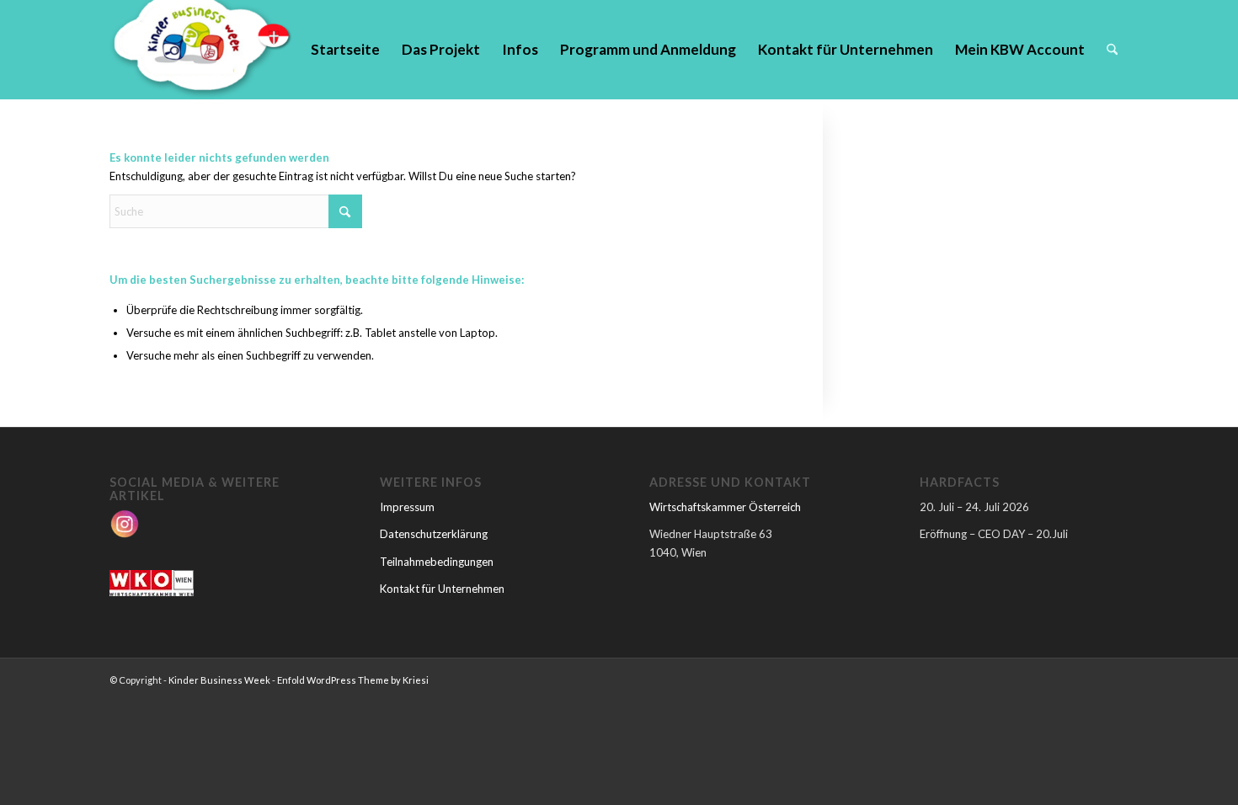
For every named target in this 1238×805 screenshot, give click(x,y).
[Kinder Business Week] (200, 49)
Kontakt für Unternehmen (442, 588)
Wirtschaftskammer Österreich (725, 507)
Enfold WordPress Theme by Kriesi (353, 679)
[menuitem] (345, 49)
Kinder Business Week (219, 679)
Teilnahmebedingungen (437, 561)
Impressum (407, 507)
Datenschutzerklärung (434, 534)
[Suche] (1112, 49)
